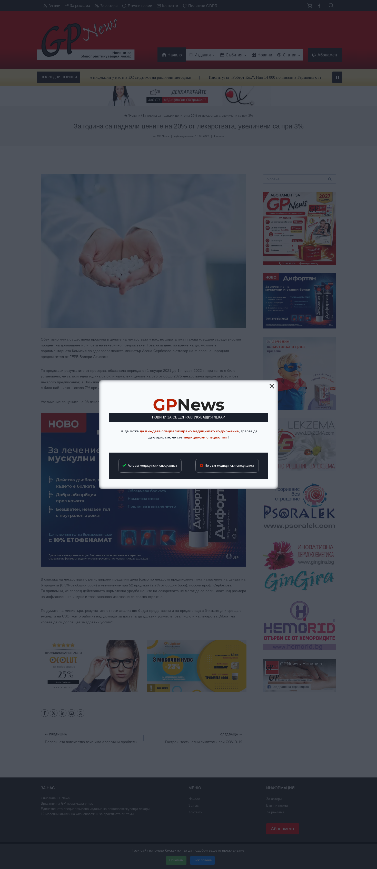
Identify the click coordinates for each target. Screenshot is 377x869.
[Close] (272, 386)
